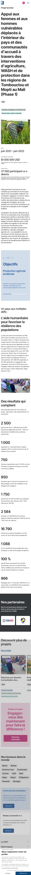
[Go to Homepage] (2, 3)
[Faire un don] (23, 3)
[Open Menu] (28, 3)
